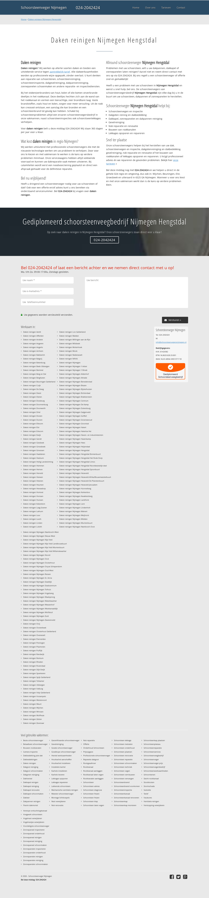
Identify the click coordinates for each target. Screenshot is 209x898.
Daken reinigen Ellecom (33, 423)
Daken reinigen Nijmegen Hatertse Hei (75, 431)
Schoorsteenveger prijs (153, 763)
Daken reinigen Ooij (31, 623)
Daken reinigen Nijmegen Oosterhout (39, 562)
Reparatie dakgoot (91, 759)
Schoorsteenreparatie (153, 748)
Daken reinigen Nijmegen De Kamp (74, 404)
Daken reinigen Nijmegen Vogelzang (38, 593)
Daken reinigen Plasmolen (34, 646)
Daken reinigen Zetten (32, 719)
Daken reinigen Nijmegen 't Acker (73, 366)
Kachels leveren (57, 774)
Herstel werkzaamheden (61, 755)
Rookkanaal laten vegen (93, 774)
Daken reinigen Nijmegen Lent (72, 504)
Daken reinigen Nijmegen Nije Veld (37, 539)
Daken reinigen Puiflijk (32, 650)
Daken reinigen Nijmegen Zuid (36, 616)
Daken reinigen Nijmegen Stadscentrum (39, 585)
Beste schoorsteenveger (33, 740)
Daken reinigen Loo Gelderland (72, 332)
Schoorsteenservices (152, 752)
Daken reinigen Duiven (32, 420)
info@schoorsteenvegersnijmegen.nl (171, 342)
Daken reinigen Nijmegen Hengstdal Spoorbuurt (79, 469)
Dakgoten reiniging (31, 774)
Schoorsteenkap (121, 801)
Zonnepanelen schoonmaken (35, 864)
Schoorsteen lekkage (122, 740)
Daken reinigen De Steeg (33, 389)
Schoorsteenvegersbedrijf (154, 767)
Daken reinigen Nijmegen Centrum (73, 400)
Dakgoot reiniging (30, 767)
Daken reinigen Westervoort (35, 700)
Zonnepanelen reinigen (33, 856)
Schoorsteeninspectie (123, 790)
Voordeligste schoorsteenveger (36, 826)
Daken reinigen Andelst (33, 339)
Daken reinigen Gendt (32, 439)
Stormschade (149, 786)
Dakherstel (27, 778)
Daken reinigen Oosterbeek (34, 627)
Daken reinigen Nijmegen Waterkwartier (40, 601)
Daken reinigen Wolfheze (33, 715)
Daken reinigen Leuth (32, 519)
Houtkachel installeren (60, 763)
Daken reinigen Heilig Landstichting (38, 462)
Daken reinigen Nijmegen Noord (36, 555)
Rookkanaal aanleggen (92, 771)
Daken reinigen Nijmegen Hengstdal (44, 19)
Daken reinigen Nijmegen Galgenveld (74, 412)
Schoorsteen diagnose (92, 790)
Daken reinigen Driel (31, 412)
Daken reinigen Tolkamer (33, 681)
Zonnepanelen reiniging (33, 860)
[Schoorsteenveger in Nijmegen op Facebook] (172, 876)
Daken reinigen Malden (69, 336)
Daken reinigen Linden (32, 523)
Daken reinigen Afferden (33, 336)
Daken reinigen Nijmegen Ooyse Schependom (42, 566)
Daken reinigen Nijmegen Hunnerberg (75, 488)
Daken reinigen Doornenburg (35, 404)
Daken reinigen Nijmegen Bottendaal (74, 393)
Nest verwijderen (58, 801)
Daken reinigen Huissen (33, 500)
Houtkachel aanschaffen (61, 759)
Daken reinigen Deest (32, 393)
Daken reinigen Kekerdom (34, 504)
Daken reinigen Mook (68, 351)
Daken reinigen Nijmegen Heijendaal (74, 446)
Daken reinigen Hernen (33, 469)
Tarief (146, 793)
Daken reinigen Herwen (33, 477)
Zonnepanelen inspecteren (34, 849)
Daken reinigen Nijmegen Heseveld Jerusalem (78, 485)
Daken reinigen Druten (32, 416)
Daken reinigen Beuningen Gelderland (39, 381)
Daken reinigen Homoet (33, 492)
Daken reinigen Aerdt (32, 332)
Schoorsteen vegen (122, 771)
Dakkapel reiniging (31, 786)
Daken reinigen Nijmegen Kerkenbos (74, 492)
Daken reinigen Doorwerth (34, 408)
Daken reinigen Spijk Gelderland (36, 677)
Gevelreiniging (57, 744)
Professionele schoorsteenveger (96, 755)
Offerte (86, 744)
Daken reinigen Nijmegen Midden (73, 519)
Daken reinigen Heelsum (33, 458)
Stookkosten (149, 782)
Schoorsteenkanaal (122, 793)
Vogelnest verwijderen (32, 818)
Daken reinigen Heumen (33, 485)
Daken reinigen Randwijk (33, 654)
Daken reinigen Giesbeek (33, 442)
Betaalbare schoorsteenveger (35, 744)
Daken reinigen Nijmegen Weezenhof (38, 604)
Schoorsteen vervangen (124, 778)
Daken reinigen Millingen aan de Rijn (74, 339)
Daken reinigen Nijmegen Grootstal (74, 423)
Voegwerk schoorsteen (32, 814)
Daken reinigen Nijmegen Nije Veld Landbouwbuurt (45, 543)
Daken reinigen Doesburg (34, 400)
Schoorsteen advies (91, 786)
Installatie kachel (58, 767)
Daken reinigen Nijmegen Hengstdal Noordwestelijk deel (83, 465)
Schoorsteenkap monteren (125, 805)
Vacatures (148, 797)
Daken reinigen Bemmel (33, 370)
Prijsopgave (88, 752)
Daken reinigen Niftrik (68, 358)
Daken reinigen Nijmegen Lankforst (74, 500)
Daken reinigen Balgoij (32, 358)
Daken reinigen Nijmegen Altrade (73, 377)
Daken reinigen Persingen (34, 643)
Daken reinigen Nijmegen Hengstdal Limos (77, 462)
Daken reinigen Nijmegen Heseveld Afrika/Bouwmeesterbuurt (85, 477)
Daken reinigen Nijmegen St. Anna (37, 578)
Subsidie (147, 790)
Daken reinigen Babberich (34, 355)
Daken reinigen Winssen (33, 711)
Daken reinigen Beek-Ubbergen (36, 366)
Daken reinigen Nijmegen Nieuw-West (39, 536)
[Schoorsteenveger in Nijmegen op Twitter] (178, 876)
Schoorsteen (88, 782)
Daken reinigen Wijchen (33, 707)
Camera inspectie (30, 752)
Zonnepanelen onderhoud (34, 852)
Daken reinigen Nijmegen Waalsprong (39, 597)
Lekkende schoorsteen (60, 786)
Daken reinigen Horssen (33, 496)
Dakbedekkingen (30, 759)
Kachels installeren (59, 771)
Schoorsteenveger (151, 759)
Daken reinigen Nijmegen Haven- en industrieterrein (81, 435)
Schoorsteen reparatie (123, 759)
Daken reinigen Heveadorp (34, 488)
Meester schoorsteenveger (62, 793)
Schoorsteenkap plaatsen (154, 740)
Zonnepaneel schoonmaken (35, 845)
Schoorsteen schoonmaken (125, 763)
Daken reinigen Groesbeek (34, 446)
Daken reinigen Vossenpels (34, 696)
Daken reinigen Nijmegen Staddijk (37, 582)
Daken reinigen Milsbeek (69, 343)
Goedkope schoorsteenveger (63, 752)
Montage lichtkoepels (60, 797)
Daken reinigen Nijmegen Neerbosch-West (41, 532)
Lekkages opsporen (59, 778)
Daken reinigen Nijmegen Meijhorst (74, 515)
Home (23, 19)
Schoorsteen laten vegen (93, 805)
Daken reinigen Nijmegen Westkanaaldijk (40, 608)
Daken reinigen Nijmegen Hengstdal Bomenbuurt (80, 454)
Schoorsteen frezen (91, 793)
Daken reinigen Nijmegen (69, 362)
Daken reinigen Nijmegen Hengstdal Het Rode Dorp (81, 458)
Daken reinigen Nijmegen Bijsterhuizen (75, 389)
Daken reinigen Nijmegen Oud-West (38, 570)
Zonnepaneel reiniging (32, 841)
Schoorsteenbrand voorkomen (127, 786)
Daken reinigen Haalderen (34, 454)
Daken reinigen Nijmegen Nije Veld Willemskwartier (44, 551)
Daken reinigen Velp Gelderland (36, 692)
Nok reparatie (89, 740)
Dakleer (26, 797)
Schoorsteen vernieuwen (124, 774)
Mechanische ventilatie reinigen (64, 790)
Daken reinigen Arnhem (33, 351)
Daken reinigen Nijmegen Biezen (73, 385)
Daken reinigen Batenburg (34, 362)
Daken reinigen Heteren (33, 481)
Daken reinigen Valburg (33, 688)
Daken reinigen (29, 763)
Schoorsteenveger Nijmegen (44, 7)
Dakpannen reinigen (31, 801)
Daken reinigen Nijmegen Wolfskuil (38, 612)
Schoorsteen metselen (123, 744)
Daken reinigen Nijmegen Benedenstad (75, 381)
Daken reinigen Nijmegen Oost (36, 559)
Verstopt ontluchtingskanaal (35, 810)
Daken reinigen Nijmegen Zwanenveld (39, 620)
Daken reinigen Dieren (32, 397)
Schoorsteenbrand (121, 782)
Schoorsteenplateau (152, 744)
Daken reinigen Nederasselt (70, 355)
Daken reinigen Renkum (33, 658)
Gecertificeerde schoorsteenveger (65, 740)
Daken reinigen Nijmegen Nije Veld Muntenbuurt (43, 547)
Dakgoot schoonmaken (33, 771)
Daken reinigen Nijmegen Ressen (37, 574)
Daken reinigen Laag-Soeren (35, 507)
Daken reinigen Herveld (33, 473)
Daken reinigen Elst (31, 427)
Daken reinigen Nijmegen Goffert (73, 416)
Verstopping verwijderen (154, 805)
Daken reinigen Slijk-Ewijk (34, 669)
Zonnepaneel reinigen (32, 837)
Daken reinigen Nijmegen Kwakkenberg (75, 496)
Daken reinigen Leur (31, 515)
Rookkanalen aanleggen (93, 778)
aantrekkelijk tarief (60, 71)
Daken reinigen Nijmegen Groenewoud (75, 420)
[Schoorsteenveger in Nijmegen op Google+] (185, 876)
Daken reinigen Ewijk (32, 435)
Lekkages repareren (59, 782)
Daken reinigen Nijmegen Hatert (72, 427)
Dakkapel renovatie (31, 790)
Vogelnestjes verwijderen (33, 822)
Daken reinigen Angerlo (33, 347)
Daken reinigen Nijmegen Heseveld (74, 473)
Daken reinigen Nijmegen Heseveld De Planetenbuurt (81, 481)
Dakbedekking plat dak (33, 755)
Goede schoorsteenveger (61, 748)
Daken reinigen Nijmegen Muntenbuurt (75, 523)
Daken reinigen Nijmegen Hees (72, 442)
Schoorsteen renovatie (123, 755)
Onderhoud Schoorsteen (93, 748)
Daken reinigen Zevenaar (33, 723)
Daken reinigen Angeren (33, 343)
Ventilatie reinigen (151, 801)
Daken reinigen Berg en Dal (34, 374)
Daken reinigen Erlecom (33, 431)
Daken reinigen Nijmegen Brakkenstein (75, 397)
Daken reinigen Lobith (32, 526)
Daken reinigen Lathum (33, 511)
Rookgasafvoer (89, 763)
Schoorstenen (149, 774)
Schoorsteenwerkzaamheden (156, 771)
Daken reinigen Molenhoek (70, 347)
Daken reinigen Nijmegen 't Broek (73, 370)
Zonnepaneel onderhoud (33, 833)
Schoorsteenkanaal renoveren (126, 797)
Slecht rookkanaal (151, 778)
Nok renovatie (57, 805)
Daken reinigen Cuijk (32, 385)
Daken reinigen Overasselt (34, 635)
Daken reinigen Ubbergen (34, 685)
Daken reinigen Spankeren (34, 673)
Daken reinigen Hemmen (33, 465)
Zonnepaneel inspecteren (34, 830)
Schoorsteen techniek (123, 767)
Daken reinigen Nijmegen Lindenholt (74, 507)
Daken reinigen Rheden (33, 662)
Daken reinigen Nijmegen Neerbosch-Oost (77, 526)
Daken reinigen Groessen (33, 450)
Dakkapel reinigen (30, 782)
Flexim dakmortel (30, 805)
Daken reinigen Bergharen (34, 377)
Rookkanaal (88, 767)
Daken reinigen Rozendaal (34, 666)
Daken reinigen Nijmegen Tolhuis (37, 589)
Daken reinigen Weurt (32, 704)
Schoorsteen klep (90, 801)
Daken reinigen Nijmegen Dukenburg (74, 408)
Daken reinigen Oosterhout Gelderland (39, 631)
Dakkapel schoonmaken (33, 793)
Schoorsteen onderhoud (124, 748)
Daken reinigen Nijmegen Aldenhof (74, 374)
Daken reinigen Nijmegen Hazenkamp (75, 439)
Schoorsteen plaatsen (123, 752)
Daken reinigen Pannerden (34, 639)
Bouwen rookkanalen (32, 748)
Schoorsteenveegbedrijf (154, 755)
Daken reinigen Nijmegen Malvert (73, 511)
